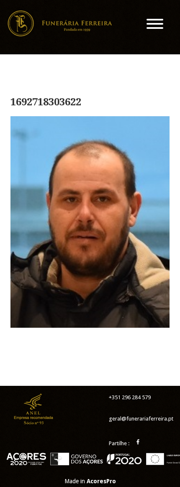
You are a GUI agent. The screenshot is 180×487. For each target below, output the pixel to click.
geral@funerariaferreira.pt (141, 419)
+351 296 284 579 (130, 397)
